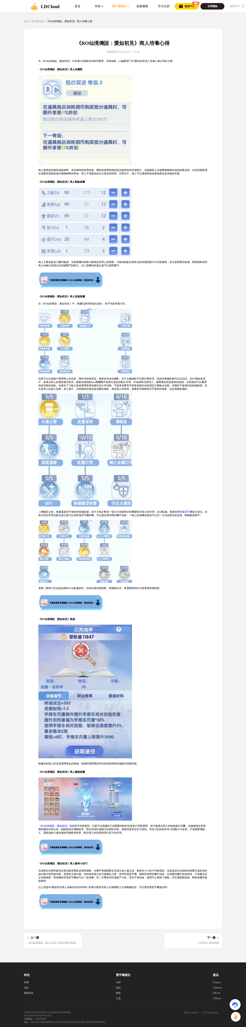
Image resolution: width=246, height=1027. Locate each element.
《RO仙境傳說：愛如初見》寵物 (56, 826)
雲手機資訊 (37, 21)
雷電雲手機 (186, 512)
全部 (118, 982)
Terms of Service (191, 1012)
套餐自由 (28, 993)
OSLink (216, 993)
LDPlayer (217, 987)
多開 (26, 982)
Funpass (217, 982)
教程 (118, 993)
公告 (118, 998)
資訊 (118, 987)
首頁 (26, 21)
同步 (26, 987)
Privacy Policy (212, 1012)
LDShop (217, 998)
